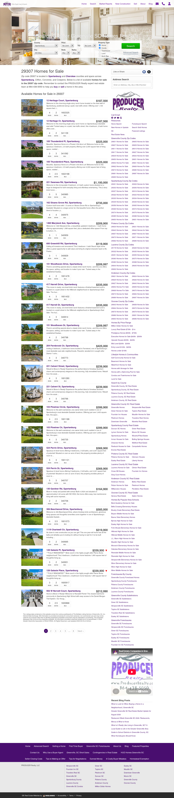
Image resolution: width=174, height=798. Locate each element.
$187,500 (102, 100)
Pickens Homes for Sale (120, 457)
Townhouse (105, 50)
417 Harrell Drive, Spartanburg (61, 284)
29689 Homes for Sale (119, 297)
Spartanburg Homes (118, 435)
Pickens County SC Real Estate (124, 453)
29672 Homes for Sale (140, 308)
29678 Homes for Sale (140, 311)
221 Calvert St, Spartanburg (60, 386)
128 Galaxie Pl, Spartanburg (60, 550)
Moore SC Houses (139, 432)
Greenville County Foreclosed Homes (125, 577)
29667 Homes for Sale (140, 233)
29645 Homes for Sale (140, 265)
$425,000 (102, 345)
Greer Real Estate (138, 428)
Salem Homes (137, 496)
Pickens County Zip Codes (122, 223)
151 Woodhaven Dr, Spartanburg (62, 325)
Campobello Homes (139, 446)
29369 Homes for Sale (119, 209)
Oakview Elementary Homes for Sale (125, 549)
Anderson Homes (117, 482)
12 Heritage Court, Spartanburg (62, 100)
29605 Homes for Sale (140, 141)
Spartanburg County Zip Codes (124, 180)
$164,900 (102, 488)
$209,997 (102, 264)
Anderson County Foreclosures (123, 588)
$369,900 (102, 448)
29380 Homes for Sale (119, 262)
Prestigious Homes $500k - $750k (124, 333)
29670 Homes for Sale (119, 237)
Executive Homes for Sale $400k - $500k (126, 336)
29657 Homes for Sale (119, 233)
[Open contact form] (157, 3)
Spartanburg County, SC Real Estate (125, 389)
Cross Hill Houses (118, 471)
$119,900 (102, 243)
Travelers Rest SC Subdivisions (123, 613)
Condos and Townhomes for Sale (123, 375)
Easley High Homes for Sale (121, 524)
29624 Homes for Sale (140, 276)
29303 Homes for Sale (119, 187)
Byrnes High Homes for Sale (121, 520)
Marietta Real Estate (139, 421)
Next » (81, 630)
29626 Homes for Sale (140, 280)
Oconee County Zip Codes (122, 301)
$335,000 (102, 284)
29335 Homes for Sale (119, 202)
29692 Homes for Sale (119, 269)
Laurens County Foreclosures (122, 591)
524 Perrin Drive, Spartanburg (61, 448)
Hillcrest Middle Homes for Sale (123, 535)
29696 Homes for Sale (140, 318)
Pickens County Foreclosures (122, 584)
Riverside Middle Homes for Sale (123, 552)
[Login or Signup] (169, 3)
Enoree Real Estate (118, 450)
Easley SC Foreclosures (120, 637)
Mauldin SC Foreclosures (120, 641)
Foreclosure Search (139, 124)
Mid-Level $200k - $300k (120, 343)
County (37, 42)
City (35, 50)
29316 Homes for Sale (140, 191)
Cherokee (71, 76)
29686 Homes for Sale (119, 315)
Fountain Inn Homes (139, 471)
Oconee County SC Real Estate (124, 492)
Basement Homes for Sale (121, 361)
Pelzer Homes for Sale (119, 485)
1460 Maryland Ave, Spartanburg (62, 223)
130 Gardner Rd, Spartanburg (61, 488)
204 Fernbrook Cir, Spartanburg (62, 345)
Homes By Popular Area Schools (125, 499)
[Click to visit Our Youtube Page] (118, 117)
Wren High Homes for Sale (121, 567)
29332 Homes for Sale (119, 251)
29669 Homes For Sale (140, 166)
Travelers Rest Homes (140, 418)
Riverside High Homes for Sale (122, 556)
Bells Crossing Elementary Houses (124, 506)
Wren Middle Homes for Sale (122, 570)
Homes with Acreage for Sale (122, 368)
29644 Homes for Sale (140, 155)
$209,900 (102, 223)
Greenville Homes (118, 407)
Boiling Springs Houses (140, 439)
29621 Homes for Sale (119, 276)
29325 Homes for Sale (140, 248)
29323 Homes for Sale (140, 194)
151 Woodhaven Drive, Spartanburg (64, 264)
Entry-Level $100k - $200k (121, 347)
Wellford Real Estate (139, 443)
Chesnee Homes (117, 443)
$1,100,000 (101, 182)
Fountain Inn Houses (119, 414)
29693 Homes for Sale (119, 318)
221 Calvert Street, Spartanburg (62, 366)
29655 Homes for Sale (140, 287)
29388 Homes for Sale (140, 216)
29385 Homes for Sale (119, 216)
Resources (115, 120)
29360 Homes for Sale (119, 258)
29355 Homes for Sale (140, 255)
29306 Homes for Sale (140, 187)
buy (56, 86)
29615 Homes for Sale (140, 148)
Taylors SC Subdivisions (120, 609)
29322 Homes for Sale (119, 194)
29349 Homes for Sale (140, 202)
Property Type (104, 42)
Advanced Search (130, 52)
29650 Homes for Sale (119, 159)
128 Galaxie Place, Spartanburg (62, 570)
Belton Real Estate (139, 482)
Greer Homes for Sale (119, 411)
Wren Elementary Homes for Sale (123, 563)
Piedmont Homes (117, 418)
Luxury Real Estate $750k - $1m (123, 329)
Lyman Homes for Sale (119, 432)
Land (103, 53)
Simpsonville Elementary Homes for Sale (126, 559)
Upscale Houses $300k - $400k (123, 340)
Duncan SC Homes (118, 428)
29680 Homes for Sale (140, 170)
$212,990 (102, 591)
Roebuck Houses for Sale (120, 446)
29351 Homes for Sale (119, 255)
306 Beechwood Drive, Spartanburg (64, 509)
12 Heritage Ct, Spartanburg (60, 121)
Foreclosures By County (121, 574)
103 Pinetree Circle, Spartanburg (62, 407)
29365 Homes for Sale (140, 205)
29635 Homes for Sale (119, 155)
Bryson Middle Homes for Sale (122, 513)
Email (117, 115)
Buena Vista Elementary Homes (123, 517)
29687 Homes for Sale (140, 173)
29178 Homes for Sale (119, 248)
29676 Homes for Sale (119, 311)
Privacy (79, 795)
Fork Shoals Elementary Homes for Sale (126, 528)
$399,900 (102, 407)
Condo (104, 48)
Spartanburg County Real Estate (124, 425)
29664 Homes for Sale (119, 308)
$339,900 (100, 550)
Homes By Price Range (121, 322)
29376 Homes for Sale (140, 212)
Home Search (116, 124)
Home (103, 45)
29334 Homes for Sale (140, 198)
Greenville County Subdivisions (124, 595)
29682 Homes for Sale (119, 241)
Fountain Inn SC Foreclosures (122, 645)
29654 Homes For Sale (120, 163)
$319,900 (102, 529)
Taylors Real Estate (139, 411)
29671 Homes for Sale (140, 237)
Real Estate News (118, 134)
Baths (74, 50)
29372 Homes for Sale (140, 209)
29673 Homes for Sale (119, 170)
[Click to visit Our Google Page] (121, 117)
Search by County (118, 382)
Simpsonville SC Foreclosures (122, 627)
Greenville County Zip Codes (123, 138)
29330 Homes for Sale (119, 198)
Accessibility (62, 795)
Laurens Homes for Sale (120, 467)
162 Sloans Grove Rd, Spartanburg (64, 202)
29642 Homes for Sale (140, 230)
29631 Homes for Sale (140, 226)
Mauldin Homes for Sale (141, 414)
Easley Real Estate (118, 460)
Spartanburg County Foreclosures (124, 581)
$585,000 (102, 509)
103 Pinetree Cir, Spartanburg (61, 427)
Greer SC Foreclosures (120, 630)
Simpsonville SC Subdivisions (122, 606)
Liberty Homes (137, 460)
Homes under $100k (119, 350)
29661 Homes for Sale (140, 163)
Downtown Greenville (119, 421)
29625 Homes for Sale (119, 280)
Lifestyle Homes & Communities (124, 354)
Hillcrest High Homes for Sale (122, 531)
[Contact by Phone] (163, 3)
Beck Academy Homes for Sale (122, 503)
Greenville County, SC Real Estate (124, 386)
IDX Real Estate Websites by (32, 795)
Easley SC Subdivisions (120, 616)
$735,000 (102, 202)
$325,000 (102, 141)
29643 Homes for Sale (140, 283)
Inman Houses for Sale (119, 439)
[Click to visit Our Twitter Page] (115, 117)
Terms (71, 795)
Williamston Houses (118, 489)
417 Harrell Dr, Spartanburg (60, 305)
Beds (63, 50)
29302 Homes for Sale (140, 184)
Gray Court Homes (118, 474)
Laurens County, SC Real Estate (123, 396)
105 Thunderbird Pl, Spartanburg (63, 141)
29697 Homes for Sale (140, 297)
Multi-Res (105, 56)
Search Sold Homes (139, 127)
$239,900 (102, 366)
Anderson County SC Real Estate (125, 478)
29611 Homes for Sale (119, 148)
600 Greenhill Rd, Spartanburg (61, 243)
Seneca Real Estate (118, 496)
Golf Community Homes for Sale (123, 357)
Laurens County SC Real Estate (124, 464)
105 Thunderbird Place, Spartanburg (64, 162)
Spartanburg (54, 76)
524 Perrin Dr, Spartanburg (59, 468)
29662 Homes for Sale (119, 166)
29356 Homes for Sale (119, 205)
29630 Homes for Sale (119, 226)
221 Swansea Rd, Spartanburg (61, 182)
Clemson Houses (138, 457)
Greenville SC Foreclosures (121, 623)
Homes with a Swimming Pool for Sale (125, 372)
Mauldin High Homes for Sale (122, 542)
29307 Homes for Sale (119, 191)
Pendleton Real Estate (140, 489)
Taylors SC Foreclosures (120, 634)
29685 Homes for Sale (140, 241)
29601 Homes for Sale (119, 141)
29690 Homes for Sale (119, 177)
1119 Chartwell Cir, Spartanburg (62, 529)
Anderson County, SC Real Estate (123, 400)
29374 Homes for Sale (119, 212)
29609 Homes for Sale (140, 145)
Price (63, 42)
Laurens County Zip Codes (122, 244)
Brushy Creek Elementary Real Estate (125, 510)
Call (113, 115)
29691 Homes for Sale (140, 315)
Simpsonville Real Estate (141, 407)
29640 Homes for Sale (119, 230)
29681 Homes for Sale (119, 173)
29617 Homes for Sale (119, 152)
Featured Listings (138, 131)
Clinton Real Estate (139, 467)
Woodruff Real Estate (140, 435)
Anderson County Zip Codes (123, 273)
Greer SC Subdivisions (119, 602)
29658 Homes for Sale (140, 304)
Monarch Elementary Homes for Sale (125, 545)
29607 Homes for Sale (119, 145)
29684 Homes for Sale (140, 294)
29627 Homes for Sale (140, 152)
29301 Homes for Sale (119, 184)
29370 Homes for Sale (140, 258)
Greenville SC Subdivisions (121, 598)
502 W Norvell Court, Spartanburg (63, 591)
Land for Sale (116, 379)
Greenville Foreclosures (121, 620)
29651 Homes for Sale (140, 159)
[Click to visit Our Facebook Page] (112, 117)
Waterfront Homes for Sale (121, 365)
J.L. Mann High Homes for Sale (123, 538)
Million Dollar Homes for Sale (122, 326)
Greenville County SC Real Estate (125, 404)
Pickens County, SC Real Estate (123, 393)
